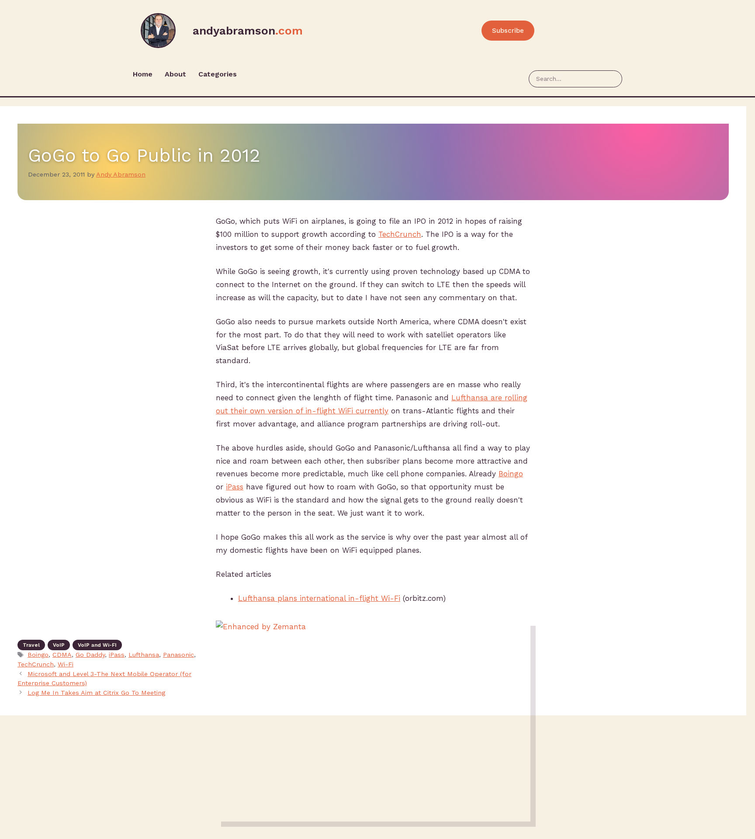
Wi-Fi (65, 664)
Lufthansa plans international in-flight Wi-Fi (319, 598)
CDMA (62, 655)
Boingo (511, 473)
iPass (234, 486)
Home (142, 74)
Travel (31, 645)
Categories (217, 74)
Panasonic (178, 655)
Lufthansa (143, 655)
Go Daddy (90, 655)
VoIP (59, 645)
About (175, 74)
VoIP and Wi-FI (97, 645)
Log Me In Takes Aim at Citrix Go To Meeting (96, 693)
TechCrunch (399, 234)
